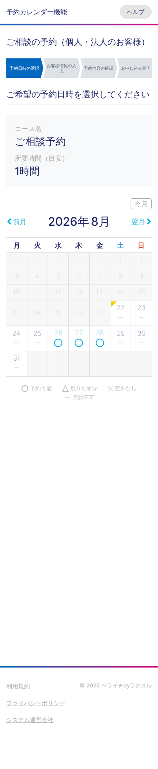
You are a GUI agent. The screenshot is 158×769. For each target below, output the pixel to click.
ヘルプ (136, 11)
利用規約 (18, 686)
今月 (141, 204)
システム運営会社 (30, 719)
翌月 (138, 221)
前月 (20, 221)
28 (100, 332)
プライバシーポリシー (35, 702)
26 (58, 332)
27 (79, 332)
